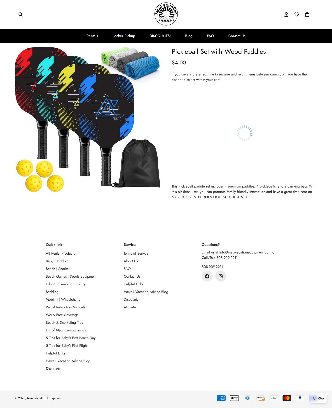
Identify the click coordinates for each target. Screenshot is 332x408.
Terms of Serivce (136, 253)
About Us (131, 261)
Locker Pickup (123, 35)
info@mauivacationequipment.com (245, 252)
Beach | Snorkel (58, 269)
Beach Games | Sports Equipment (71, 276)
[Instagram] (220, 276)
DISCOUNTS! (160, 35)
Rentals (92, 35)
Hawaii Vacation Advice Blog (68, 361)
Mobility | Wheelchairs (63, 299)
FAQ (210, 35)
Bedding (52, 292)
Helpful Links (55, 353)
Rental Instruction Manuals (65, 307)
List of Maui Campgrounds (66, 330)
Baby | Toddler (57, 261)
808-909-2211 (212, 267)
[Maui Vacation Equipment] (166, 14)
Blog (188, 35)
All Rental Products (60, 253)
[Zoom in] (151, 56)
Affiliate (130, 307)
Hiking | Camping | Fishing (66, 284)
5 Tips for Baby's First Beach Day (71, 338)
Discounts (53, 368)
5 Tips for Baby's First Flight (67, 345)
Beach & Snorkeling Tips (64, 322)
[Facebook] (207, 276)
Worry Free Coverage (62, 315)
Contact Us (236, 35)
